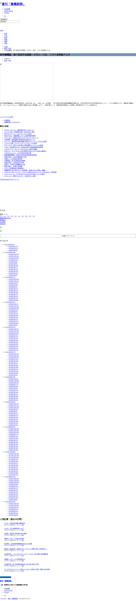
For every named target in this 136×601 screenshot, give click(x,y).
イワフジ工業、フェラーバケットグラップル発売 (20, 143)
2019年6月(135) (13, 415)
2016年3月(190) (13, 496)
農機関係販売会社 (5, 218)
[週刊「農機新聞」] (13, 4)
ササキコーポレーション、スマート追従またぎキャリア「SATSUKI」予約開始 (30, 172)
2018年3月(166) (13, 446)
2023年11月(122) (13, 306)
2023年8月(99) (12, 311)
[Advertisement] (25, 26)
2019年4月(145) (13, 419)
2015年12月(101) (13, 503)
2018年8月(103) (13, 436)
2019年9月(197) (13, 409)
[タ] (12, 216)
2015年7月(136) (13, 513)
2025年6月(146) (13, 265)
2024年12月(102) (13, 279)
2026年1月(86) (12, 250)
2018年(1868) (11, 427)
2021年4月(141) (13, 369)
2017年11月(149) (13, 455)
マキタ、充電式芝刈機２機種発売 (14, 523)
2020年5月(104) (13, 392)
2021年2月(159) (13, 373)
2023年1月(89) (12, 325)
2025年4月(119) (13, 269)
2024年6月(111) (13, 290)
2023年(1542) (11, 302)
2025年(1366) (11, 252)
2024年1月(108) (13, 300)
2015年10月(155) (13, 507)
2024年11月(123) (13, 281)
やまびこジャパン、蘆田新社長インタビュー (19, 130)
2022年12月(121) (13, 329)
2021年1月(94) (12, 375)
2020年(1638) (11, 377)
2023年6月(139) (13, 315)
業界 (5, 34)
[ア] (1, 216)
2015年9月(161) (13, 509)
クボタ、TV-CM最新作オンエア (14, 528)
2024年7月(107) (13, 288)
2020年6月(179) (13, 390)
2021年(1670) (11, 352)
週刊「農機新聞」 (6, 581)
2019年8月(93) (12, 411)
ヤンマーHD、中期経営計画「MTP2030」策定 (19, 132)
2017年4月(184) (13, 469)
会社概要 (7, 9)
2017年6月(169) (13, 465)
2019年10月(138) (13, 407)
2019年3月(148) (13, 421)
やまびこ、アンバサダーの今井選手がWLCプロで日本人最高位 (25, 151)
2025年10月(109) (13, 258)
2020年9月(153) (13, 384)
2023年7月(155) (13, 313)
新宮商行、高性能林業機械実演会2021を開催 (18, 544)
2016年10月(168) (13, 482)
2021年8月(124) (13, 361)
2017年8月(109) (13, 461)
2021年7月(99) (12, 363)
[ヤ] (26, 216)
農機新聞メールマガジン (12, 122)
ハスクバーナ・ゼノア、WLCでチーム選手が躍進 (20, 149)
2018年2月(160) (13, 448)
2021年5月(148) (13, 367)
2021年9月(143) (13, 359)
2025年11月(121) (13, 256)
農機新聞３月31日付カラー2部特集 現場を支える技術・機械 (24, 170)
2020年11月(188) (13, 381)
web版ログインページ (68, 236)
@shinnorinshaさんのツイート (9, 179)
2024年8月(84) (12, 287)
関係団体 (3, 224)
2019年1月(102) (13, 425)
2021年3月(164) (13, 371)
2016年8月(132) (13, 486)
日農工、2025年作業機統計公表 (14, 164)
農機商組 (3, 220)
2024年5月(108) (13, 292)
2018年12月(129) (13, 429)
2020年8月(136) (13, 386)
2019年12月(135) (13, 404)
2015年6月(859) (13, 515)
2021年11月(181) (13, 356)
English (6, 13)
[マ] (23, 216)
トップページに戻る (6, 117)
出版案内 (7, 120)
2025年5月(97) (12, 267)
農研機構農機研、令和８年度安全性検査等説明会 (20, 155)
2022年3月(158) (13, 346)
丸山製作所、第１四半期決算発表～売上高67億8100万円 (21, 564)
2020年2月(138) (13, 398)
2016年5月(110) (13, 492)
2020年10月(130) (13, 382)
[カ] (5, 216)
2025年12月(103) (13, 254)
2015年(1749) (11, 501)
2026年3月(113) (13, 246)
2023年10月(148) (13, 308)
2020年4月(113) (13, 394)
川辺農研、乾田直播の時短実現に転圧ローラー (19, 139)
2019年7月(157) (13, 413)
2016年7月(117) (13, 488)
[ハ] (19, 216)
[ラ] (30, 216)
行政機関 (3, 222)
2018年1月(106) (13, 450)
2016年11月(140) (13, 480)
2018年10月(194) (13, 432)
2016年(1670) (11, 476)
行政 (5, 35)
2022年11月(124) (13, 331)
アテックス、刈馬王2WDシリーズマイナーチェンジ (21, 137)
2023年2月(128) (13, 323)
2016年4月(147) (13, 494)
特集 (5, 39)
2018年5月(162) (13, 442)
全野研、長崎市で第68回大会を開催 (15, 533)
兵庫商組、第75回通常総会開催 (14, 160)
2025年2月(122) (13, 273)
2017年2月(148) (13, 473)
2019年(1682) (11, 402)
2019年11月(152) (13, 405)
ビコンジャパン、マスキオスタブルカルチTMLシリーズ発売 (24, 174)
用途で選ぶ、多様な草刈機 (13, 166)
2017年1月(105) (13, 475)
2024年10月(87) (13, 283)
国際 (5, 41)
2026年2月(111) (13, 248)
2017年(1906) (11, 452)
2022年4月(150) (13, 344)
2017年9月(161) (13, 459)
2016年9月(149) (13, 484)
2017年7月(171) (13, 463)
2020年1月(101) (13, 400)
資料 (5, 43)
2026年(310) (11, 244)
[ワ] (34, 216)
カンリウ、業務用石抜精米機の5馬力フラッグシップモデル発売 (25, 141)
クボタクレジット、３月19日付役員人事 (17, 153)
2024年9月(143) (13, 285)
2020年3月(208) (13, 396)
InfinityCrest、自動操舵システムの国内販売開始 (20, 136)
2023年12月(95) (13, 304)
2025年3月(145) (13, 271)
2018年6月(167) (13, 440)
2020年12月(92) (13, 379)
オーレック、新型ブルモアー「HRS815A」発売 (20, 176)
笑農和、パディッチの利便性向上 (14, 559)
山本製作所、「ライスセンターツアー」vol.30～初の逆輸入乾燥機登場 (26, 554)
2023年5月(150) (13, 317)
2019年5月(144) (13, 417)
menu (1, 30)
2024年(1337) (11, 277)
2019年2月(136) (13, 423)
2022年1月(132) (13, 350)
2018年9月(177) (13, 434)
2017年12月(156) (13, 453)
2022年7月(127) (13, 338)
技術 (5, 37)
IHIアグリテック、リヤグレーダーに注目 (18, 134)
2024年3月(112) (13, 296)
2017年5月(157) (13, 467)
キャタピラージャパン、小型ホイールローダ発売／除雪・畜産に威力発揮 (27, 569)
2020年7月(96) (12, 388)
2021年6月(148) (13, 365)
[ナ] (15, 216)
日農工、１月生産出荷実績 (13, 159)
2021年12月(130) (13, 354)
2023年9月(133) (13, 310)
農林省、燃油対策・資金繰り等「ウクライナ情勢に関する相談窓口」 (25, 549)
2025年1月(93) (12, 275)
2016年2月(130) (13, 498)
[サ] (8, 216)
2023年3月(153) (13, 321)
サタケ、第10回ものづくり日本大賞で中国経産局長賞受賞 (23, 147)
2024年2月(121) (13, 298)
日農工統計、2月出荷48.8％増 (14, 162)
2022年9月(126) (13, 335)
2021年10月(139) (13, 358)
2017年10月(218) (13, 457)
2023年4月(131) (13, 319)
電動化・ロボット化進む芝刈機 (14, 538)
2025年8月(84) (12, 262)
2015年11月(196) (13, 505)
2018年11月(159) (13, 430)
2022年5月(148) (13, 342)
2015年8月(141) (13, 511)
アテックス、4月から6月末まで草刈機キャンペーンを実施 (23, 145)
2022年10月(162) (13, 333)
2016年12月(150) (13, 478)
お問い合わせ (8, 11)
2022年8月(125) (13, 336)
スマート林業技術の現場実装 (14, 168)
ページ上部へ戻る (5, 577)
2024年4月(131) (13, 294)
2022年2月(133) (13, 348)
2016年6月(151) (13, 490)
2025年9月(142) (13, 260)
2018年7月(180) (13, 438)
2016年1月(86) (12, 499)
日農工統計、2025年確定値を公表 (15, 157)
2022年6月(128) (13, 340)
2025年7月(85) (12, 264)
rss (5, 16)
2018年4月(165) (13, 444)
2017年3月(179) (13, 471)
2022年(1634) (11, 327)
